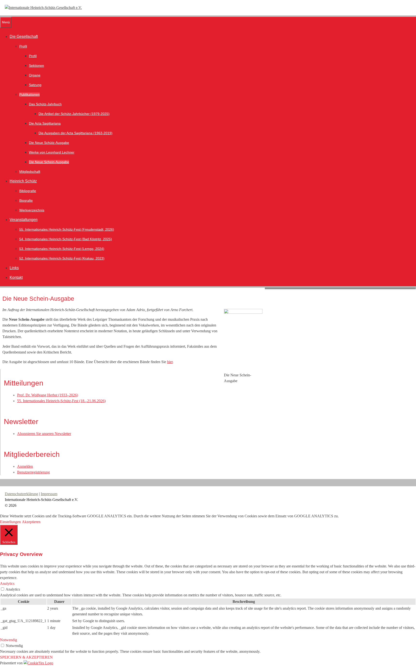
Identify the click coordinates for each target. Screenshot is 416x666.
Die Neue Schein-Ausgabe (49, 162)
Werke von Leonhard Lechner (51, 152)
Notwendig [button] (8, 640)
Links (14, 268)
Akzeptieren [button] (31, 522)
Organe (34, 75)
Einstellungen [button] (10, 522)
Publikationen (29, 94)
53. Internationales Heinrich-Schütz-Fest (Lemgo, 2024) (61, 249)
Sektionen (36, 65)
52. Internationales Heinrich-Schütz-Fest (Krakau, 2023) (61, 258)
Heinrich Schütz (23, 181)
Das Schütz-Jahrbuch (45, 104)
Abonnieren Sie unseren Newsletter (44, 434)
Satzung (35, 85)
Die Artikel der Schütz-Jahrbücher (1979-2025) (74, 114)
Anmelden (25, 466)
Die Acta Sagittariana (45, 123)
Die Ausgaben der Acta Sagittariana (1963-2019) (75, 133)
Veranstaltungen (24, 220)
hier (170, 362)
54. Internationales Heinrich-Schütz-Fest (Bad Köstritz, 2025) (65, 239)
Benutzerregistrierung (33, 472)
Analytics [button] (7, 583)
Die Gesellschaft (24, 36)
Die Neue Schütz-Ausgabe (49, 143)
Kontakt (16, 277)
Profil (23, 46)
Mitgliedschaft (29, 171)
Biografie (26, 200)
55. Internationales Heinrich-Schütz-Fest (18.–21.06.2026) (61, 401)
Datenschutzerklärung (21, 494)
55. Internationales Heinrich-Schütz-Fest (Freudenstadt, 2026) (66, 229)
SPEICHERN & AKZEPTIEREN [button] (26, 657)
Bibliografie (27, 191)
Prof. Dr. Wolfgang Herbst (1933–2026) (47, 395)
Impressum (49, 494)
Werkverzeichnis (31, 210)
